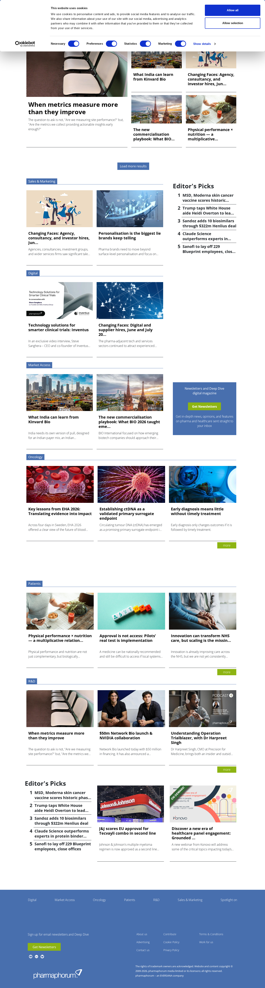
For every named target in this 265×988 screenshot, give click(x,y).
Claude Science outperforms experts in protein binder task (205, 238)
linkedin (36, 956)
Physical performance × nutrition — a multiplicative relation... (210, 134)
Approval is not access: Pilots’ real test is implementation (128, 638)
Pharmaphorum (58, 974)
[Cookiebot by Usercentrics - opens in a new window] (25, 44)
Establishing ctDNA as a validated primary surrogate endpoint (127, 514)
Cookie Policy (171, 942)
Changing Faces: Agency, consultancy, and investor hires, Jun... (211, 79)
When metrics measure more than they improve (73, 108)
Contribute (169, 934)
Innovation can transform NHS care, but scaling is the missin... (201, 638)
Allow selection (232, 23)
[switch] (111, 44)
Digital (32, 900)
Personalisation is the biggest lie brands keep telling (130, 235)
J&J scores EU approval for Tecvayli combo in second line (127, 831)
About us (141, 934)
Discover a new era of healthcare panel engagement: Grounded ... (201, 833)
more (226, 545)
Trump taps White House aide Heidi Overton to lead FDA (208, 213)
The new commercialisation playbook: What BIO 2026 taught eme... (152, 134)
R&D (156, 900)
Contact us (143, 950)
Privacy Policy (171, 950)
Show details (202, 43)
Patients (129, 900)
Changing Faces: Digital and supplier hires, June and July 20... (125, 330)
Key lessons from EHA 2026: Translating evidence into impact (60, 511)
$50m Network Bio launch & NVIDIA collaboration (126, 735)
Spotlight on (229, 900)
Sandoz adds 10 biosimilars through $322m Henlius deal (209, 223)
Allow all (232, 10)
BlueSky (42, 956)
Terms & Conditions (211, 934)
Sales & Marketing (190, 900)
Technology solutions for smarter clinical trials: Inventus (58, 327)
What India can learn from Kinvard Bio (153, 77)
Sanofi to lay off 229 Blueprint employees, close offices (209, 251)
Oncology (99, 900)
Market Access (65, 900)
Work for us (206, 942)
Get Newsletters (44, 947)
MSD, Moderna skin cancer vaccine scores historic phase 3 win (208, 200)
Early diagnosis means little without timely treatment (197, 511)
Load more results (133, 166)
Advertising (143, 942)
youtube (31, 956)
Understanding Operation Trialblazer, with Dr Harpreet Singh (199, 738)
